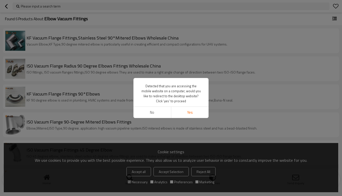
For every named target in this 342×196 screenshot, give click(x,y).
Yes (190, 112)
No (152, 112)
